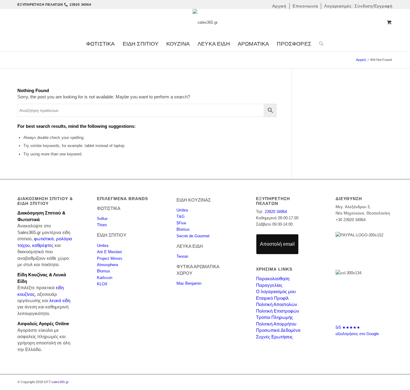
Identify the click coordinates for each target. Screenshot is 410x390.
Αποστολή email (277, 244)
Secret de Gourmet (193, 236)
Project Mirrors (109, 258)
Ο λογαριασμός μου (276, 291)
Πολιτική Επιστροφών (277, 311)
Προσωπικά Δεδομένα (278, 330)
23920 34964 (276, 211)
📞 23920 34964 (77, 4)
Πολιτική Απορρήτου (276, 323)
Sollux (102, 218)
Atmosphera (107, 264)
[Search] (319, 43)
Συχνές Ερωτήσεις (274, 336)
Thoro (102, 225)
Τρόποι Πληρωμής (274, 317)
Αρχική (361, 60)
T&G (180, 216)
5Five (181, 223)
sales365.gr (60, 382)
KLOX (102, 284)
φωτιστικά (44, 238)
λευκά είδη (59, 300)
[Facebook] (358, 310)
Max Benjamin (188, 283)
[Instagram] (369, 310)
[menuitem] (279, 6)
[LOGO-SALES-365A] (205, 22)
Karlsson (104, 277)
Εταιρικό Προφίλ (272, 298)
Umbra (102, 245)
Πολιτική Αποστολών (276, 304)
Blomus (103, 271)
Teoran (182, 256)
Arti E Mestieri (109, 252)
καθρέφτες (42, 245)
